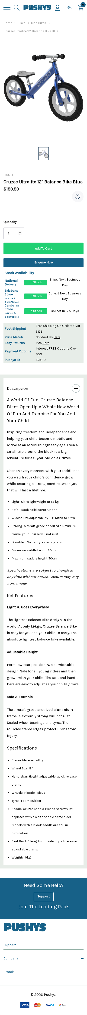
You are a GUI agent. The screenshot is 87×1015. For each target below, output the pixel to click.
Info (42, 343)
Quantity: (10, 222)
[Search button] (17, 7)
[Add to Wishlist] (78, 196)
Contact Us (48, 337)
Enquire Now (43, 262)
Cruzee (8, 175)
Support (43, 896)
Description (17, 388)
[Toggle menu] (6, 7)
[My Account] (58, 7)
